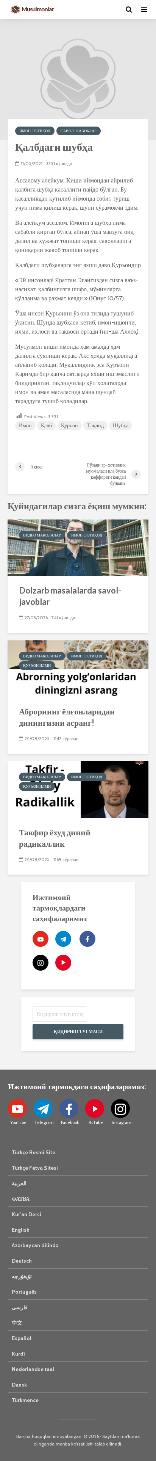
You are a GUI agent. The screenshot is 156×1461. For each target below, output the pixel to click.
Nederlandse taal (33, 1369)
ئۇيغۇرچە (22, 1276)
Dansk (19, 1384)
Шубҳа (120, 425)
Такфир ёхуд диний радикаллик (54, 838)
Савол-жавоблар (79, 130)
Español (21, 1338)
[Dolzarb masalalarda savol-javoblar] (78, 547)
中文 (17, 1322)
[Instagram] (40, 963)
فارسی (20, 1307)
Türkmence (25, 1400)
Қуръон (69, 425)
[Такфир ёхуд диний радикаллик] (78, 789)
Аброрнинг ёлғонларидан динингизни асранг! (67, 717)
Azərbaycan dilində (35, 1245)
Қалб (46, 425)
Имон (25, 425)
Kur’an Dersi (26, 1214)
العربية (19, 1183)
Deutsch (22, 1260)
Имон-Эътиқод (34, 130)
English (21, 1229)
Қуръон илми (37, 665)
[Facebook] (87, 939)
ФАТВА (21, 1198)
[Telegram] (63, 939)
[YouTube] (40, 939)
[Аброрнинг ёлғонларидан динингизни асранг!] (78, 668)
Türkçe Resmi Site (33, 1152)
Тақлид (95, 425)
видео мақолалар (42, 535)
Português (24, 1291)
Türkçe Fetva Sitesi (35, 1167)
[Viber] (63, 963)
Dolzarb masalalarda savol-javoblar (70, 596)
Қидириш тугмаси (78, 1031)
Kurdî (18, 1353)
